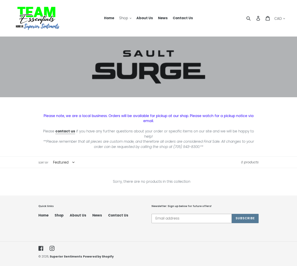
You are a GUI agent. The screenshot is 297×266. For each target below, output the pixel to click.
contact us (65, 131)
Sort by (43, 162)
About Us (78, 215)
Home (43, 215)
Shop (59, 215)
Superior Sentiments (66, 256)
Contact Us (118, 215)
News (97, 215)
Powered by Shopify (98, 256)
